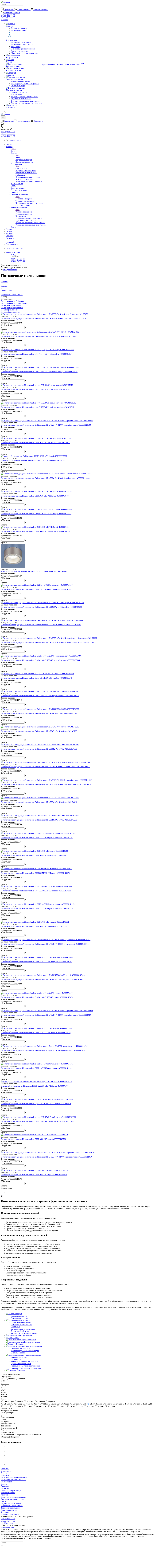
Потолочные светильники (12, 1506)
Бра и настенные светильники (13, 1497)
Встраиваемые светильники (12, 1499)
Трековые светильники (10, 1508)
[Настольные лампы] (24, 68)
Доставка (5, 1486)
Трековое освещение (24, 199)
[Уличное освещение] (24, 88)
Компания (5, 1469)
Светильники (21, 168)
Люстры (19, 157)
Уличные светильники (10, 1514)
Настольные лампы (9, 1510)
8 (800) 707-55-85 (8, 17)
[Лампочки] (24, 105)
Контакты (5, 1475)
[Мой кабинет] (2, 124)
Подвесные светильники (11, 1503)
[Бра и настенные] (24, 64)
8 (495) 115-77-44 (8, 15)
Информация (6, 1482)
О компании (6, 1471)
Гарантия (5, 1488)
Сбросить (14, 1437)
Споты (4, 1501)
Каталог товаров (8, 1493)
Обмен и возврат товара (11, 1490)
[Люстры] (24, 24)
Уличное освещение (24, 212)
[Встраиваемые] (24, 55)
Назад (13, 149)
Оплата (4, 1484)
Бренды (4, 1473)
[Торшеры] (24, 73)
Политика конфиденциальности (14, 1477)
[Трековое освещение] (24, 77)
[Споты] (24, 60)
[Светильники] (24, 35)
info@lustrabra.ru (10, 270)
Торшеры (5, 1512)
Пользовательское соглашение (13, 1480)
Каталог (14, 151)
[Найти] (2, 7)
